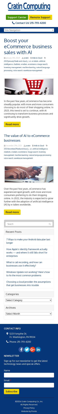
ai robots (35, 61)
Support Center (17, 17)
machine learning (28, 67)
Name (7, 370)
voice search (18, 70)
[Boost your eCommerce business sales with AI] (29, 86)
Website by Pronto (29, 411)
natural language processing (40, 155)
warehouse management (32, 70)
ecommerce (32, 64)
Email (7, 380)
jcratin (26, 58)
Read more (12, 124)
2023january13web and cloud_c (16, 61)
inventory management (13, 67)
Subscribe (11, 391)
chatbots (17, 64)
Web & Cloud (37, 58)
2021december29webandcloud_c (16, 149)
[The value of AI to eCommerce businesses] (29, 174)
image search (42, 64)
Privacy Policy (29, 408)
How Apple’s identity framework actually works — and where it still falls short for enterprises (26, 252)
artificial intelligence (40, 149)
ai (30, 61)
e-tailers (24, 64)
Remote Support (40, 17)
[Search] (50, 224)
